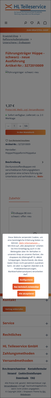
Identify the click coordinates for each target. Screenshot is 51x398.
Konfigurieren (26, 279)
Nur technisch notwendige (26, 286)
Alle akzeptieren (26, 293)
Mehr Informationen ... (29, 243)
